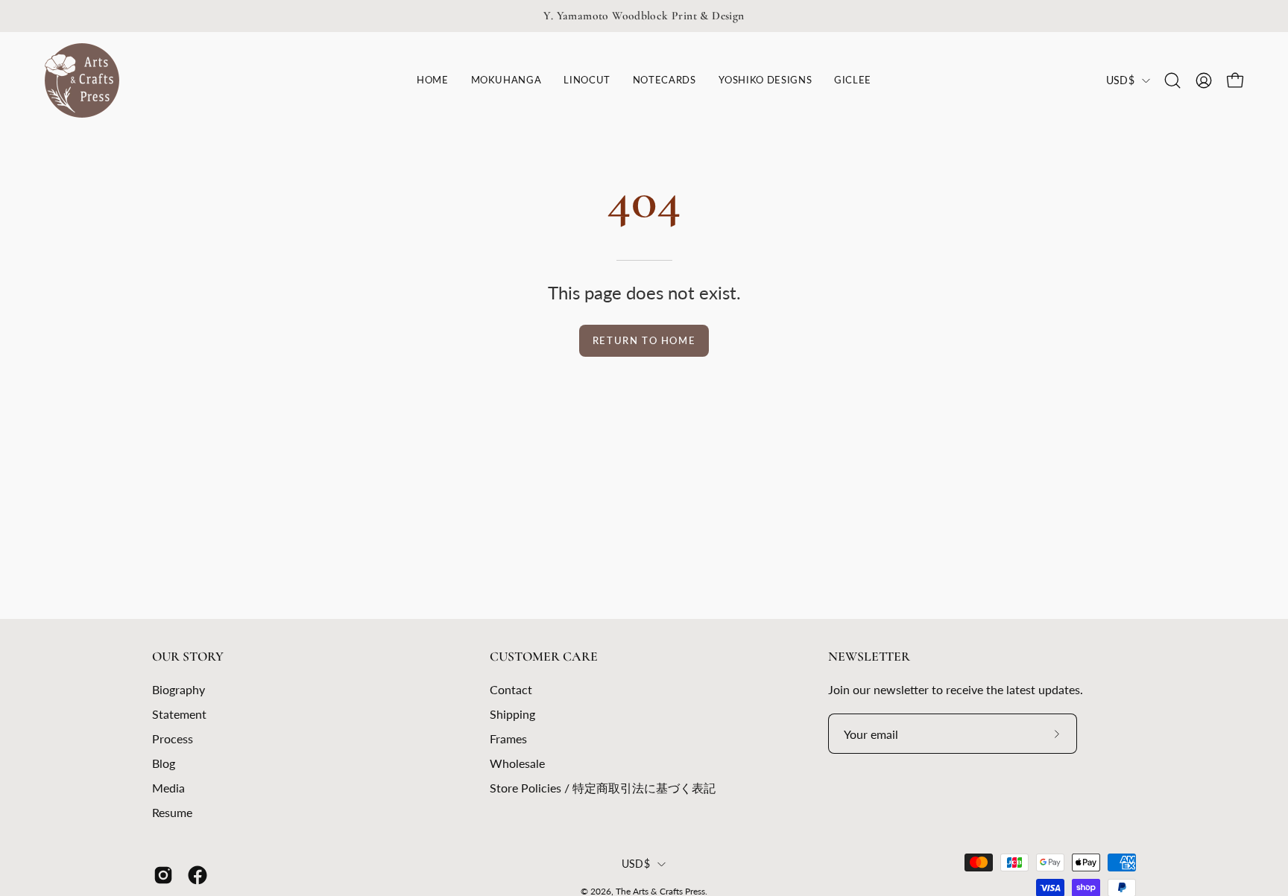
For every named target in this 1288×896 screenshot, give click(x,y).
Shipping (512, 714)
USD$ (1120, 80)
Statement (179, 714)
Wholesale (517, 763)
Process (172, 738)
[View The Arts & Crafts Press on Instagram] (163, 875)
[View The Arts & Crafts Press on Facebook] (197, 875)
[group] (644, 16)
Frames (508, 738)
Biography (178, 689)
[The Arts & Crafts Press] (82, 80)
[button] (586, 80)
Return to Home (644, 340)
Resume (172, 812)
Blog (163, 763)
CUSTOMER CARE (544, 656)
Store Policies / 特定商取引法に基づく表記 (603, 788)
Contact (511, 689)
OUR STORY (188, 656)
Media (168, 788)
